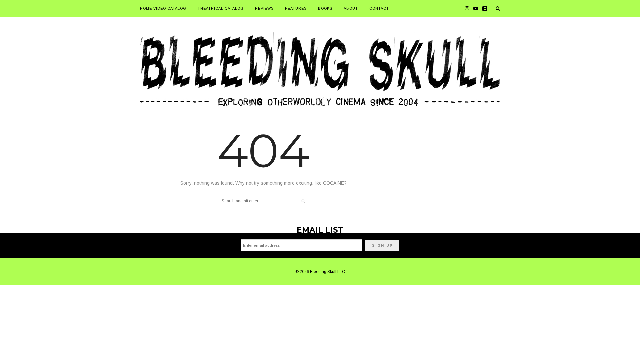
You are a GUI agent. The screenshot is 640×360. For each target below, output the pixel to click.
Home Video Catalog (163, 8)
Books (325, 8)
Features (296, 8)
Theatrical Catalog (221, 8)
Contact (379, 8)
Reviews (264, 8)
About (351, 8)
